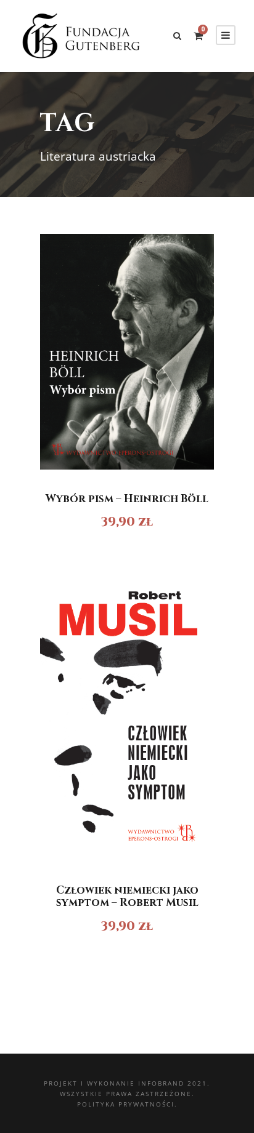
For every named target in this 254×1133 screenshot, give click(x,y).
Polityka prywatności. (127, 1104)
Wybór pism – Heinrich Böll (127, 499)
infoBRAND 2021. (174, 1083)
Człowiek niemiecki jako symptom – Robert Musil (127, 896)
